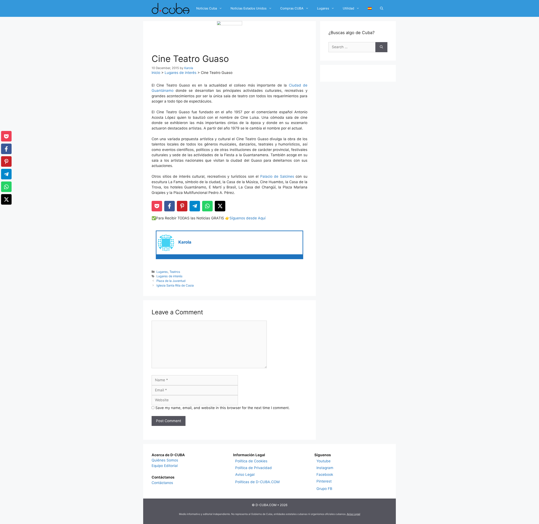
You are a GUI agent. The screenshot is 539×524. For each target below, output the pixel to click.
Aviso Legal (245, 474)
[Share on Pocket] (157, 206)
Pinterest (324, 481)
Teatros (174, 271)
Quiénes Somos (165, 460)
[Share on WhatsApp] (207, 206)
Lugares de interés (180, 73)
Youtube (323, 461)
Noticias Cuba (206, 8)
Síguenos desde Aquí (247, 218)
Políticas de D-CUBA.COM (257, 482)
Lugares (323, 8)
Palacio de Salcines (277, 176)
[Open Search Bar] (381, 8)
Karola (184, 242)
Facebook (324, 474)
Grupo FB (324, 488)
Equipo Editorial (165, 466)
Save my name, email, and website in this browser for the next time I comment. (222, 408)
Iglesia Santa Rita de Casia (175, 285)
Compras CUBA (291, 8)
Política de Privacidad (253, 468)
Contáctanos (162, 483)
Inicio (156, 73)
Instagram (324, 468)
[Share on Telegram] (194, 206)
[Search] (381, 47)
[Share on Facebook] (169, 206)
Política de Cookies (251, 461)
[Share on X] (220, 206)
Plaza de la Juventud (170, 281)
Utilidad (348, 8)
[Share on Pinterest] (182, 206)
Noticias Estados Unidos (249, 8)
